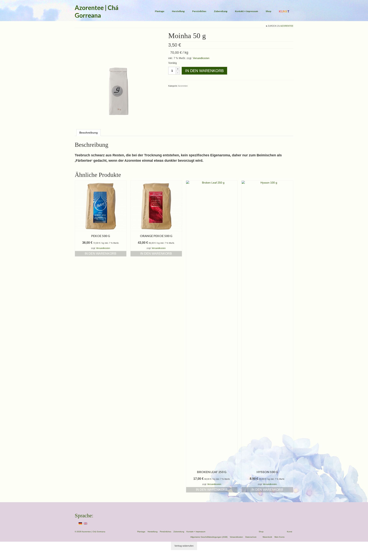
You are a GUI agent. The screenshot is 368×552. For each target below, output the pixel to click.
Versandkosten (201, 58)
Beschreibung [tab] (88, 132)
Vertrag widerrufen (184, 546)
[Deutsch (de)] (80, 523)
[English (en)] (85, 523)
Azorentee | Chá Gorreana (96, 11)
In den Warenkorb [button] (100, 253)
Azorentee (286, 26)
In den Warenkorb (204, 71)
